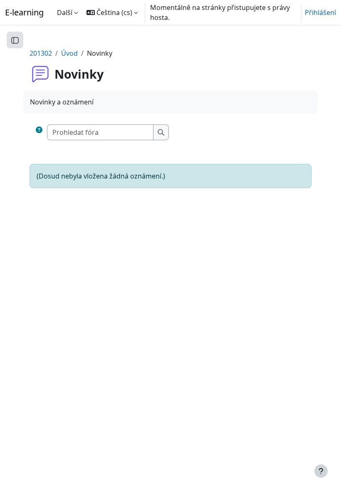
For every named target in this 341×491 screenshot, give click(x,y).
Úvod (69, 53)
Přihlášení (320, 12)
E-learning (24, 12)
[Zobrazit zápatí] (321, 471)
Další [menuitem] (64, 12)
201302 (41, 53)
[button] (112, 12)
